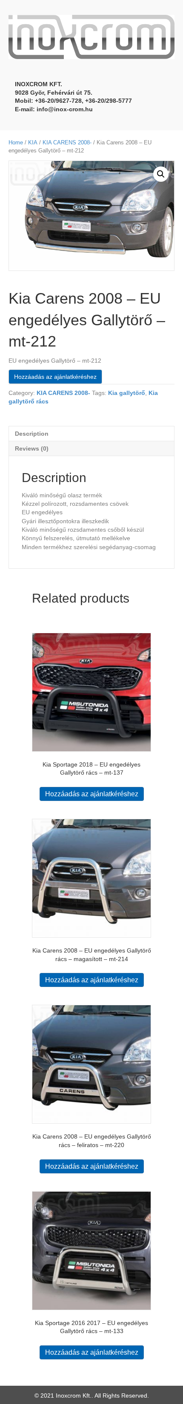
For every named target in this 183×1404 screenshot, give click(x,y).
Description (32, 433)
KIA (32, 142)
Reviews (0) (32, 448)
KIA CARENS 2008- (67, 142)
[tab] (91, 433)
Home (16, 142)
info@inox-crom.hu (65, 109)
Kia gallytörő (126, 392)
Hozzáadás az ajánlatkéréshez (55, 376)
